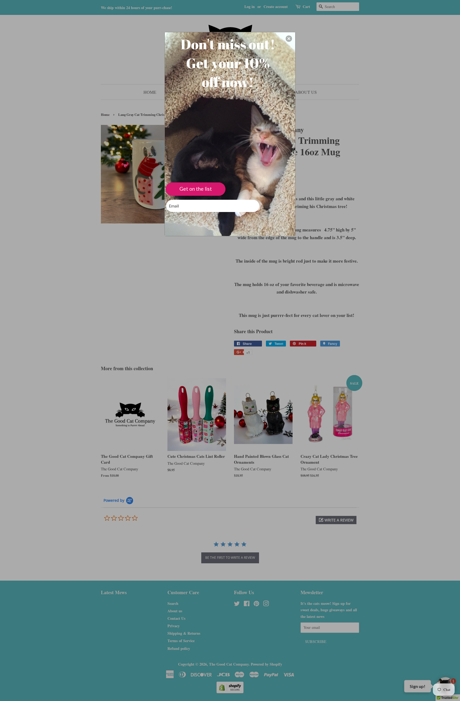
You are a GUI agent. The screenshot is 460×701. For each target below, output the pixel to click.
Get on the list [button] (195, 189)
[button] (289, 38)
